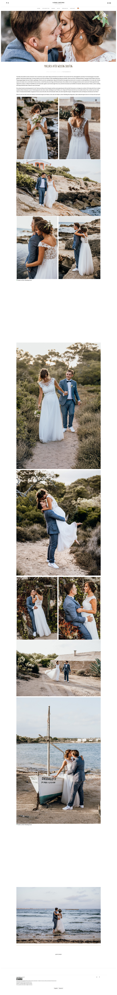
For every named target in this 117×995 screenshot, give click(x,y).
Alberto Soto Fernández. (27, 983)
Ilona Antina (28, 980)
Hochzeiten (45, 8)
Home (38, 8)
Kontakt (72, 8)
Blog (58, 8)
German (30, 984)
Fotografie (66, 71)
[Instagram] (8, 3)
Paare (53, 8)
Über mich (65, 8)
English (27, 984)
